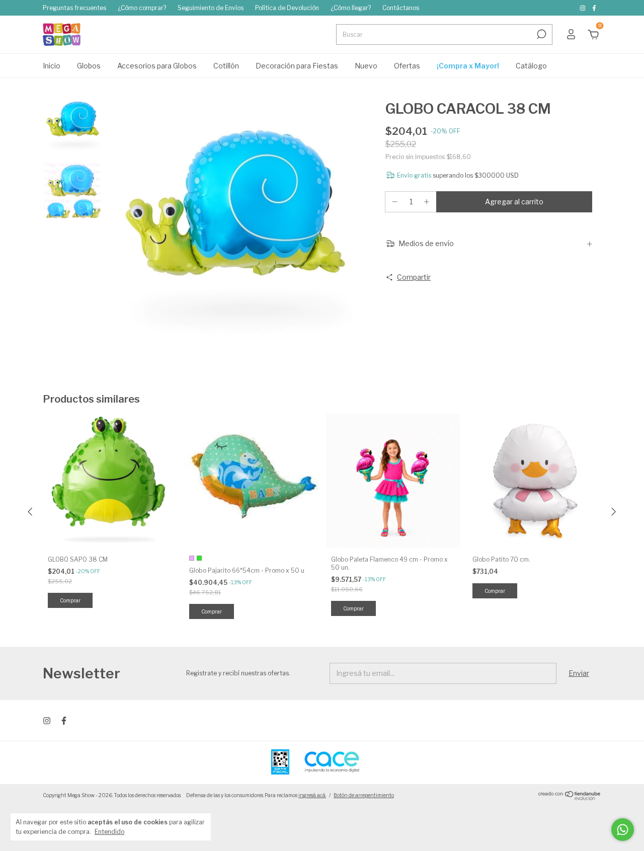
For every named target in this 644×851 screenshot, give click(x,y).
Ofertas (407, 65)
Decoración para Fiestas (297, 65)
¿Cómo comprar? (142, 8)
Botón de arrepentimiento (364, 795)
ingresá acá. (312, 795)
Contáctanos (400, 8)
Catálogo (531, 65)
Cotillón (226, 65)
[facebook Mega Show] (594, 8)
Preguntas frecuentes (74, 8)
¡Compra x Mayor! (468, 65)
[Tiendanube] (569, 798)
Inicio (51, 65)
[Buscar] (540, 34)
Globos (89, 65)
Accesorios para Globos (157, 65)
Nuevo (366, 65)
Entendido (109, 831)
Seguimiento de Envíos (211, 8)
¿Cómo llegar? (351, 8)
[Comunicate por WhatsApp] (622, 829)
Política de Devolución (287, 8)
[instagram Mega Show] (583, 8)
